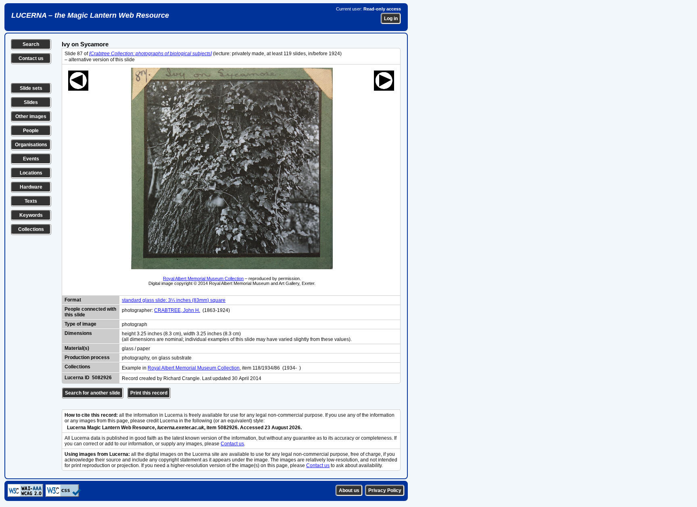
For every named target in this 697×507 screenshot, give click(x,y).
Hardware (31, 187)
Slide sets (31, 88)
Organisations (31, 145)
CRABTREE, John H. (177, 310)
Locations (31, 173)
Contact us (31, 58)
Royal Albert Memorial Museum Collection (203, 278)
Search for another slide (92, 393)
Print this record (148, 393)
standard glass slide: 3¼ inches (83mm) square (173, 300)
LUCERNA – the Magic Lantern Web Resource (90, 15)
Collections (31, 229)
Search (31, 44)
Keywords (31, 215)
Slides (31, 102)
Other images (30, 116)
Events (31, 159)
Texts (31, 201)
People (31, 130)
